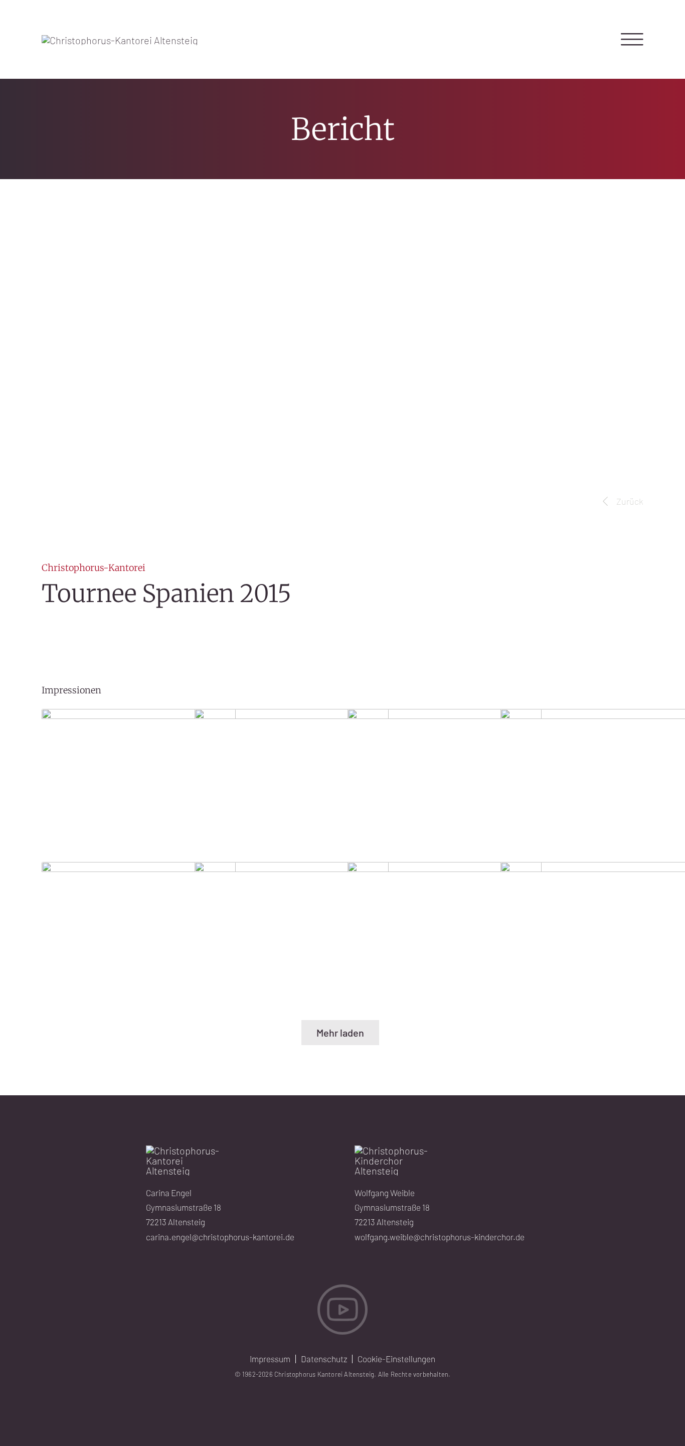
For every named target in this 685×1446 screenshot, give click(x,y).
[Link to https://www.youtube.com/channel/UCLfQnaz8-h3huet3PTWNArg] (342, 1309)
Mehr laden (340, 1033)
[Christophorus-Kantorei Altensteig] (120, 40)
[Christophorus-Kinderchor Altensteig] (392, 1150)
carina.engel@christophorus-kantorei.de (220, 1237)
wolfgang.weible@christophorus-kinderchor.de (440, 1237)
